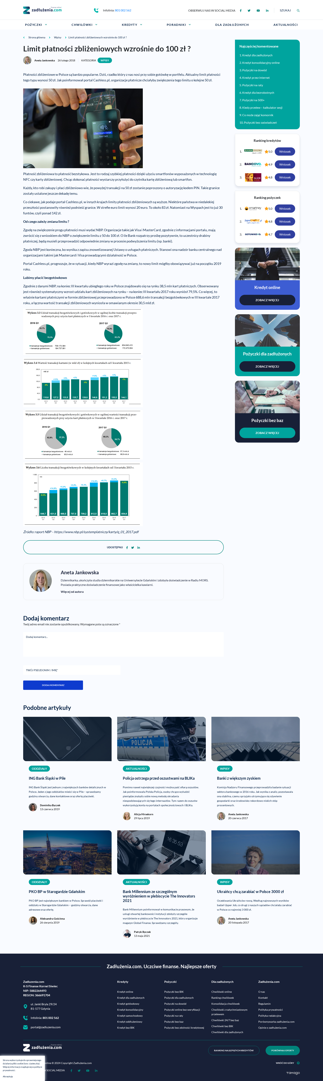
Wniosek (285, 151)
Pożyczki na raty (252, 85)
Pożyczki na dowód (254, 70)
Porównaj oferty (282, 1050)
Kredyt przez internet (256, 77)
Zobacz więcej (267, 300)
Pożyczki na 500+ (253, 100)
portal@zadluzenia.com (46, 1027)
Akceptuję (8, 1076)
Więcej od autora (72, 591)
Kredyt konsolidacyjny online (261, 62)
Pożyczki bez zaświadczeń (260, 122)
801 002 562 (123, 10)
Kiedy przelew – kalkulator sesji (262, 107)
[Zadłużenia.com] (42, 10)
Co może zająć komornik (257, 115)
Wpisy (105, 60)
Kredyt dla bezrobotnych (258, 92)
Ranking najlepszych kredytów (234, 1050)
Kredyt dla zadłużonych (257, 55)
